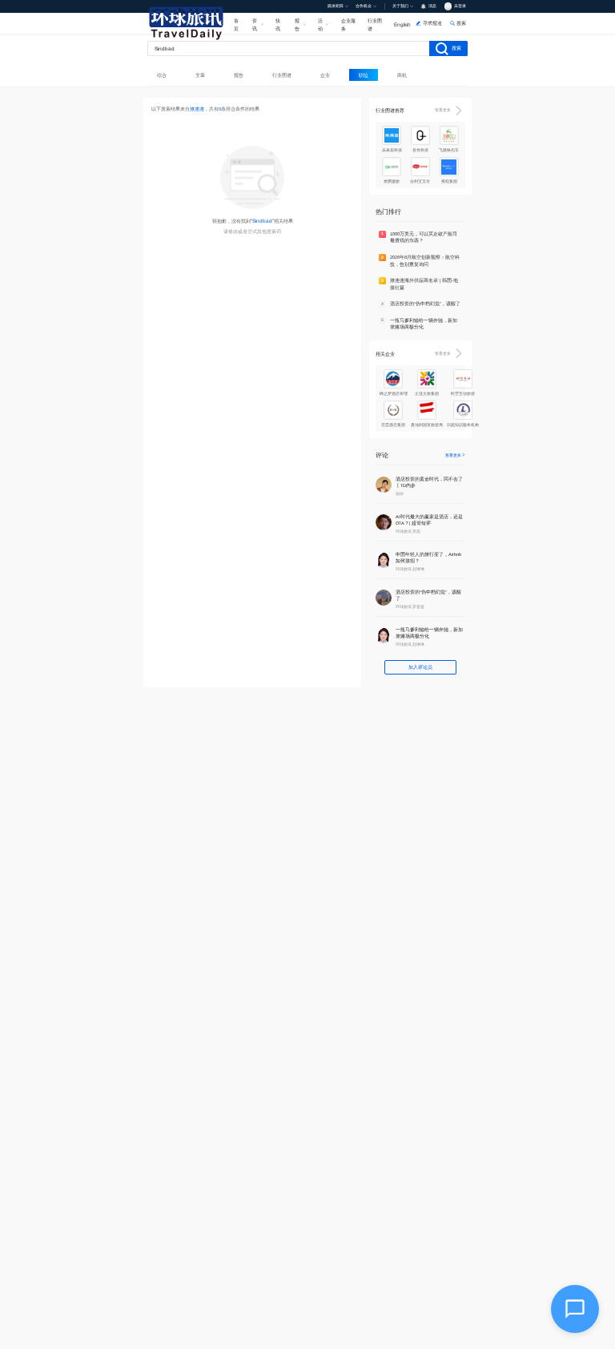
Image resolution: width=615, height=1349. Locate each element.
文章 (200, 75)
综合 (162, 75)
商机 (402, 75)
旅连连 (197, 109)
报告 (297, 24)
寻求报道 (432, 23)
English (402, 24)
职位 (363, 75)
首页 (236, 24)
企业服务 (348, 24)
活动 (320, 24)
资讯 (254, 24)
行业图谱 (375, 24)
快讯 (277, 24)
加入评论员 (420, 667)
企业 (325, 75)
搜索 (456, 47)
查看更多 (443, 110)
